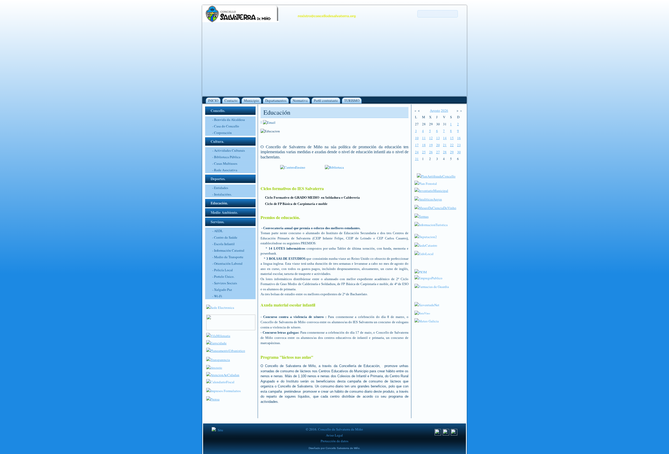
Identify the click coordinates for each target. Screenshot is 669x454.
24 (417, 152)
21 (445, 145)
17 (417, 145)
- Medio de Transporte (227, 257)
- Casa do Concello (225, 126)
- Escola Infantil (223, 243)
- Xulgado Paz (222, 289)
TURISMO (351, 100)
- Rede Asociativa (224, 170)
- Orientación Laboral (227, 263)
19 (431, 145)
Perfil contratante (326, 100)
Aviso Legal (334, 435)
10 (417, 137)
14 (445, 137)
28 (445, 152)
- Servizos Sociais (224, 283)
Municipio (251, 100)
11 (424, 137)
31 (417, 158)
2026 (444, 110)
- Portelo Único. (223, 276)
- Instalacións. (222, 194)
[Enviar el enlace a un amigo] (269, 122)
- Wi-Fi (217, 296)
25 (424, 152)
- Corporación (222, 132)
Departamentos (275, 100)
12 (431, 137)
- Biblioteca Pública (226, 157)
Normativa (300, 100)
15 (452, 137)
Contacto (231, 100)
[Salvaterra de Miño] (454, 434)
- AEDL (217, 230)
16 (459, 137)
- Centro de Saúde (224, 237)
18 (424, 145)
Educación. (219, 203)
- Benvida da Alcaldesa (228, 119)
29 (452, 152)
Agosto (435, 110)
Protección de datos (334, 441)
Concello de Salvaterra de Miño (340, 429)
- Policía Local (222, 270)
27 (438, 152)
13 (438, 137)
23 (459, 145)
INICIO (213, 100)
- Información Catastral (228, 250)
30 (459, 152)
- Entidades (220, 187)
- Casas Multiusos (224, 163)
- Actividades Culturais (228, 150)
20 (438, 145)
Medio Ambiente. (224, 212)
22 (452, 145)
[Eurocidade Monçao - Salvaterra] (216, 343)
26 (431, 152)
